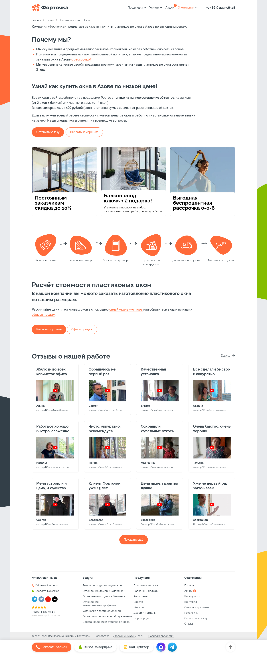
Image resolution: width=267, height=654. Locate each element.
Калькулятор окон (49, 329)
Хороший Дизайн (124, 636)
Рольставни (141, 596)
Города (189, 585)
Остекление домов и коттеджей (104, 591)
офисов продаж (43, 314)
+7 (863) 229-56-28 (220, 7)
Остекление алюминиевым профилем (99, 603)
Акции (169, 7)
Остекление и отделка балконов (104, 596)
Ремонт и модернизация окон (102, 585)
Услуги (154, 7)
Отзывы (189, 623)
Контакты (190, 601)
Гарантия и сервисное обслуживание (107, 616)
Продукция (135, 7)
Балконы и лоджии (146, 591)
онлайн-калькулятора (126, 309)
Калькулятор (192, 596)
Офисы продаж (82, 329)
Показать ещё (133, 539)
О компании (186, 7)
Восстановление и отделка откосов (106, 621)
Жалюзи (139, 607)
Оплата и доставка (196, 607)
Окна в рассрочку (195, 618)
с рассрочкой (81, 59)
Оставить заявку (48, 132)
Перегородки (142, 618)
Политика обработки (161, 636)
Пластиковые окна (146, 585)
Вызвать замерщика (84, 132)
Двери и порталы (145, 612)
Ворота (138, 601)
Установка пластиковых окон (102, 611)
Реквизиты (191, 612)
